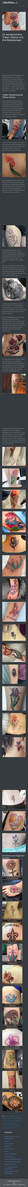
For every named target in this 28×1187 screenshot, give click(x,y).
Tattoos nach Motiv (17, 1118)
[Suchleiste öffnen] (20, 6)
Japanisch (7, 1146)
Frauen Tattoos (9, 1143)
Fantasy (6, 1141)
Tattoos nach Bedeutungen (12, 1159)
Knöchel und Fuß (9, 1149)
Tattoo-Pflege (8, 1156)
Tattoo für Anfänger (10, 1154)
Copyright (14, 1184)
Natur (6, 1151)
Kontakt (8, 1184)
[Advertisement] (14, 57)
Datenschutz (21, 1184)
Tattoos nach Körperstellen (12, 1161)
